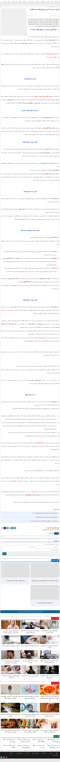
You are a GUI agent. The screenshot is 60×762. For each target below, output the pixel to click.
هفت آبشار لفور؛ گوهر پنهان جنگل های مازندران (10, 715)
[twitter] (1, 757)
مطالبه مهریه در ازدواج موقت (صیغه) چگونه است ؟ (44, 513)
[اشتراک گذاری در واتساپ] (15, 528)
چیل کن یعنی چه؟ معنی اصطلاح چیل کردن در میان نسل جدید (10, 731)
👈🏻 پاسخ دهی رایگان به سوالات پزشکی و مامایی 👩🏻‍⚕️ (30, 612)
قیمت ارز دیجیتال (25, 741)
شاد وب (42, 747)
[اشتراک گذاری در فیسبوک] (12, 528)
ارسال (4, 553)
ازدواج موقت (51, 533)
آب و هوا (11, 753)
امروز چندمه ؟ (55, 741)
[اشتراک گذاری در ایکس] (5, 528)
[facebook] (4, 757)
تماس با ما (44, 753)
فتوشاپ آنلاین (55, 755)
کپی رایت (27, 753)
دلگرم (13, 747)
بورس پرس (12, 741)
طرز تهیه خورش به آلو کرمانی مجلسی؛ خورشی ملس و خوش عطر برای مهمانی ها (49, 698)
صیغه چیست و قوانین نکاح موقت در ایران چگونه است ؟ (43, 521)
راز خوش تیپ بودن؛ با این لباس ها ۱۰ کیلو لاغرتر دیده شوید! (49, 731)
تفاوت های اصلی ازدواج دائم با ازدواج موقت (46, 517)
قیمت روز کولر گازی (54, 747)
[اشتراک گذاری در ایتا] (10, 528)
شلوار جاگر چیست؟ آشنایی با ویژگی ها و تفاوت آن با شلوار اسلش (10, 697)
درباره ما (50, 753)
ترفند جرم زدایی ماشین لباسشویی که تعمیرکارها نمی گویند (30, 715)
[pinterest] (6, 757)
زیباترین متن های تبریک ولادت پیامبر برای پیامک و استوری (30, 697)
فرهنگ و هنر (41, 741)
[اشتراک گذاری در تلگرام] (7, 528)
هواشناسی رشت (25, 747)
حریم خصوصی (19, 753)
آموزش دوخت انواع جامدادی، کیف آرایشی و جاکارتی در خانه (30, 731)
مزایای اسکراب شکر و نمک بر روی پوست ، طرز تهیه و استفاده (49, 715)
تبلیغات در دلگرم (35, 753)
